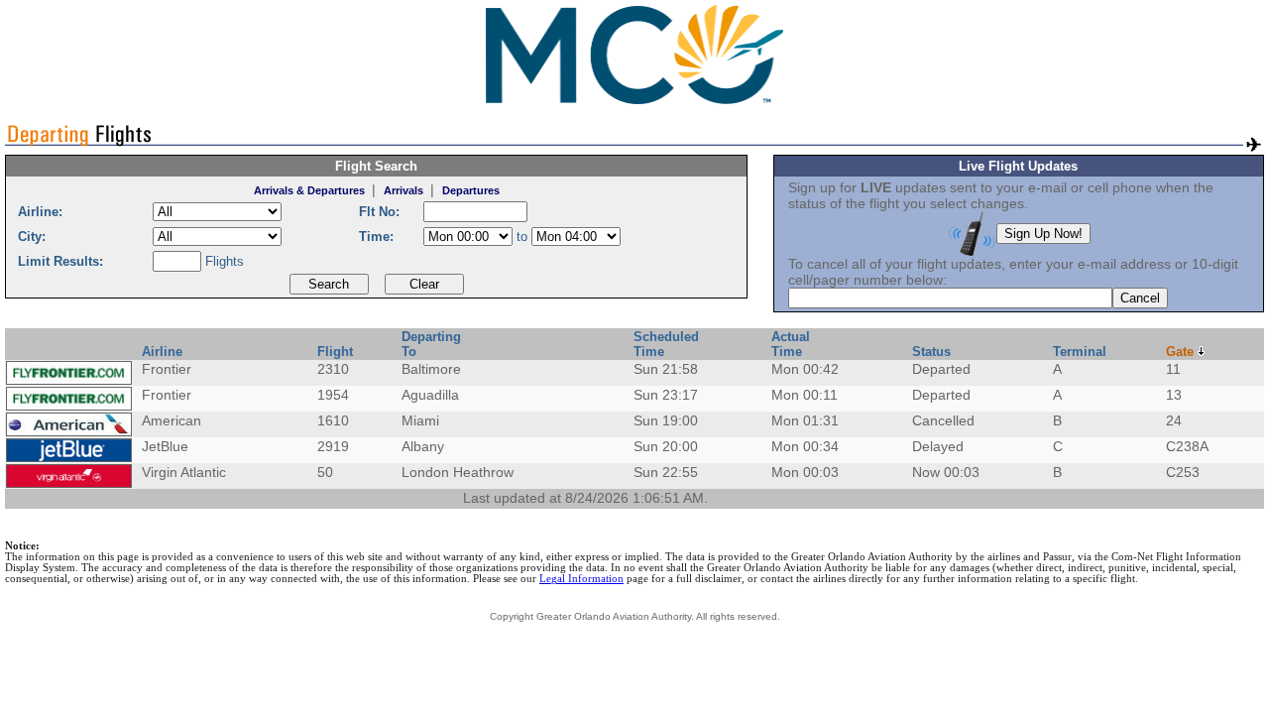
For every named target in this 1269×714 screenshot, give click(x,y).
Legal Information (581, 578)
